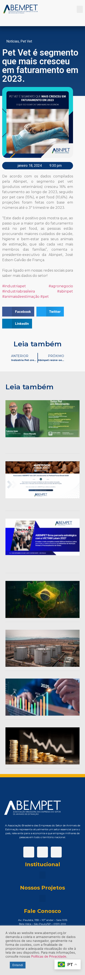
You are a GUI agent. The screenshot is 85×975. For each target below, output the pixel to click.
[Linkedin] (42, 852)
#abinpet (65, 291)
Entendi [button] (17, 965)
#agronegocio (61, 286)
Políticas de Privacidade (48, 956)
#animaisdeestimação (20, 296)
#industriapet (14, 286)
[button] (80, 9)
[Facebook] (28, 852)
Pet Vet (26, 41)
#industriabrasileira (18, 291)
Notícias (12, 41)
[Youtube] (56, 852)
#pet (44, 296)
